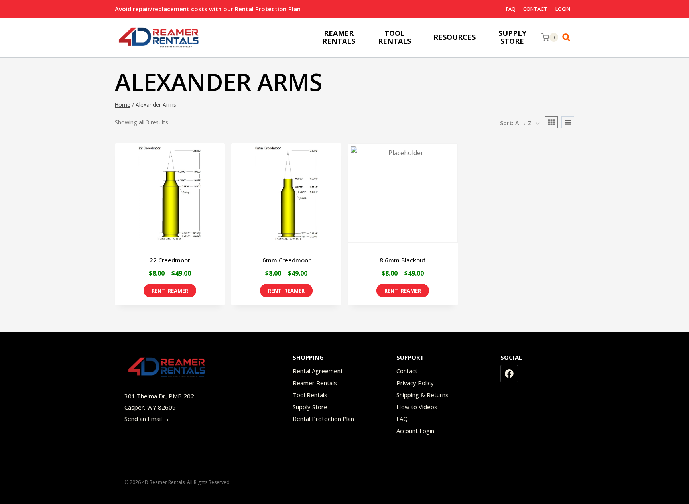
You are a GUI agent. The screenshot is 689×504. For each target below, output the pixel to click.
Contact (535, 8)
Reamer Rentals (315, 383)
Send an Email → (146, 419)
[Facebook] (509, 373)
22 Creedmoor (170, 260)
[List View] (567, 122)
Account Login (415, 431)
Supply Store (310, 407)
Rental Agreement (318, 371)
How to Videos (416, 407)
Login (562, 8)
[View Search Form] (568, 37)
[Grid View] (551, 122)
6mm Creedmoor (286, 260)
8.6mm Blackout (403, 260)
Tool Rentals (310, 395)
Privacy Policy (415, 383)
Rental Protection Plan (268, 9)
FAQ (511, 8)
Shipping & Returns (422, 395)
